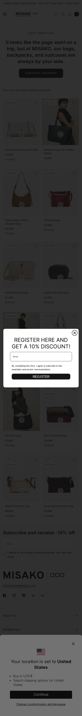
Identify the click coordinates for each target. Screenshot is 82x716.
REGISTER (41, 376)
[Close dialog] (74, 332)
